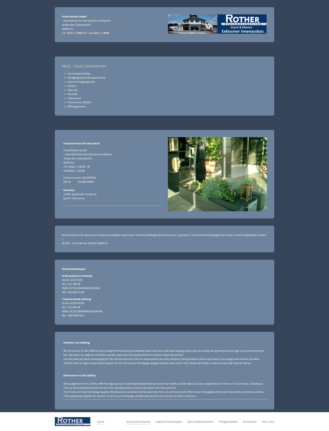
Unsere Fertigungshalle (81, 81)
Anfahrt (72, 86)
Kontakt (72, 94)
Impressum (74, 98)
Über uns (73, 90)
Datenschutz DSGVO (79, 102)
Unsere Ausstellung (79, 73)
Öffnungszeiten (77, 106)
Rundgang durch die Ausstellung (86, 77)
